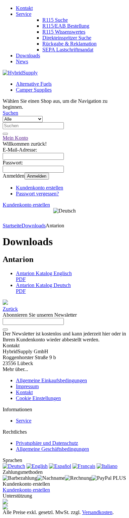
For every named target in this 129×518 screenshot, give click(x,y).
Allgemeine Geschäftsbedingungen (52, 449)
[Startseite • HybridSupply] (20, 72)
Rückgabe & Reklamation (69, 43)
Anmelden (36, 176)
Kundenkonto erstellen (39, 187)
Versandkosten (97, 512)
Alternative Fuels (34, 84)
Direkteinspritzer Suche (66, 38)
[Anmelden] (5, 330)
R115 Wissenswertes (63, 32)
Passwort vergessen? (37, 193)
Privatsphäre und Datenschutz (47, 443)
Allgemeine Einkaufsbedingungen (51, 380)
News (22, 61)
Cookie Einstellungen (38, 398)
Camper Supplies (34, 90)
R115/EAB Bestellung (65, 26)
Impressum (27, 386)
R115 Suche (55, 20)
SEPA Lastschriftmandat (67, 49)
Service (23, 14)
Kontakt (24, 8)
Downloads (28, 55)
